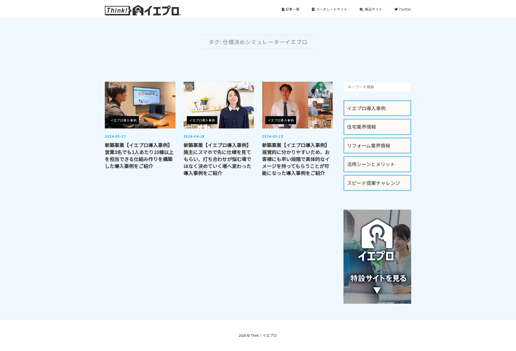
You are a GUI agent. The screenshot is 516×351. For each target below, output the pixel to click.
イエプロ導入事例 (123, 120)
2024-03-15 (272, 136)
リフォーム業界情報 (368, 145)
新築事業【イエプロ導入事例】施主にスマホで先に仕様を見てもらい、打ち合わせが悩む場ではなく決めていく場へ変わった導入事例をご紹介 (217, 158)
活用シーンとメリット (371, 163)
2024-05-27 (115, 136)
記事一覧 (292, 9)
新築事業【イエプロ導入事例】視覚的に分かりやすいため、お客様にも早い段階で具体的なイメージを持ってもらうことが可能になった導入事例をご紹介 (296, 158)
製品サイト (373, 9)
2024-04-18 (194, 136)
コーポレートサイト (331, 9)
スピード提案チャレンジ (373, 182)
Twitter (404, 9)
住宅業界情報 (361, 126)
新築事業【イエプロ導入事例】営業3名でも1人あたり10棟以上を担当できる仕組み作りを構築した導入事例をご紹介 (139, 155)
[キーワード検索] (405, 84)
